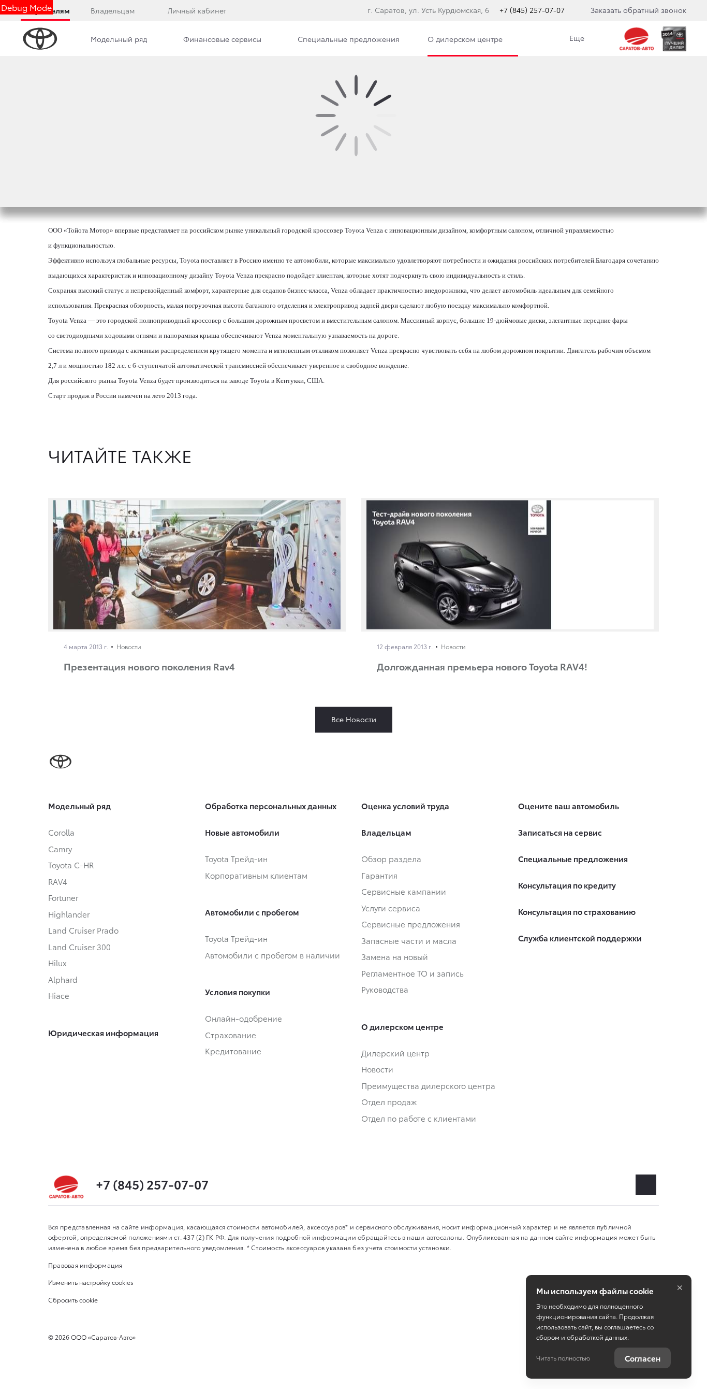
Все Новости (353, 719)
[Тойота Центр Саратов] (637, 38)
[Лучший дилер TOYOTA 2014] (673, 38)
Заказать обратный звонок (638, 10)
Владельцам (113, 10)
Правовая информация (85, 1265)
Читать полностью (563, 1357)
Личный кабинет (197, 10)
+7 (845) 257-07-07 (532, 10)
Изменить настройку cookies (91, 1282)
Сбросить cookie (73, 1299)
